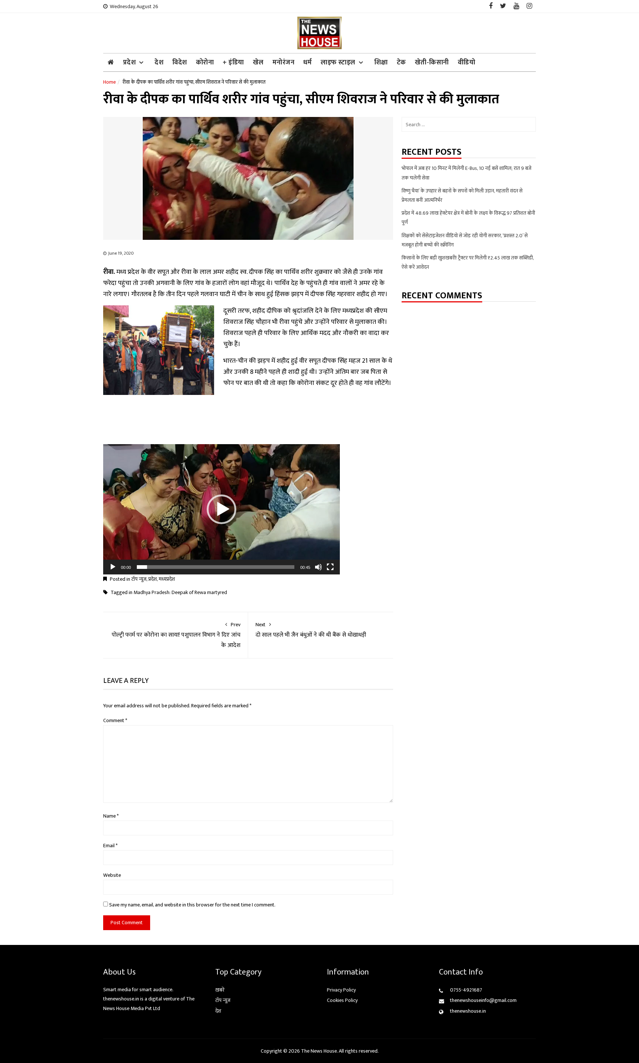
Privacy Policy (341, 990)
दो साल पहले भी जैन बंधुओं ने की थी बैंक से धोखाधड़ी (311, 630)
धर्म (307, 62)
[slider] (215, 567)
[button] (221, 509)
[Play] (112, 567)
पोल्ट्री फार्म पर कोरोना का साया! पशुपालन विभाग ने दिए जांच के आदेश (176, 635)
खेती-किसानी (432, 62)
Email (110, 845)
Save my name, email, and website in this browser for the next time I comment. (192, 905)
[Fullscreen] (330, 567)
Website (112, 875)
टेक (401, 62)
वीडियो (467, 62)
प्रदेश (129, 62)
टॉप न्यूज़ (138, 579)
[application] (221, 509)
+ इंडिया (233, 62)
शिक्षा (381, 62)
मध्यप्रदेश (167, 579)
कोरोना (205, 62)
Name (111, 816)
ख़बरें (219, 990)
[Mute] (318, 567)
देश (159, 62)
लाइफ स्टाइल (338, 62)
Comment (115, 720)
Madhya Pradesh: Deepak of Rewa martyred (180, 592)
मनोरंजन (284, 62)
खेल (258, 62)
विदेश (179, 62)
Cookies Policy (342, 1000)
